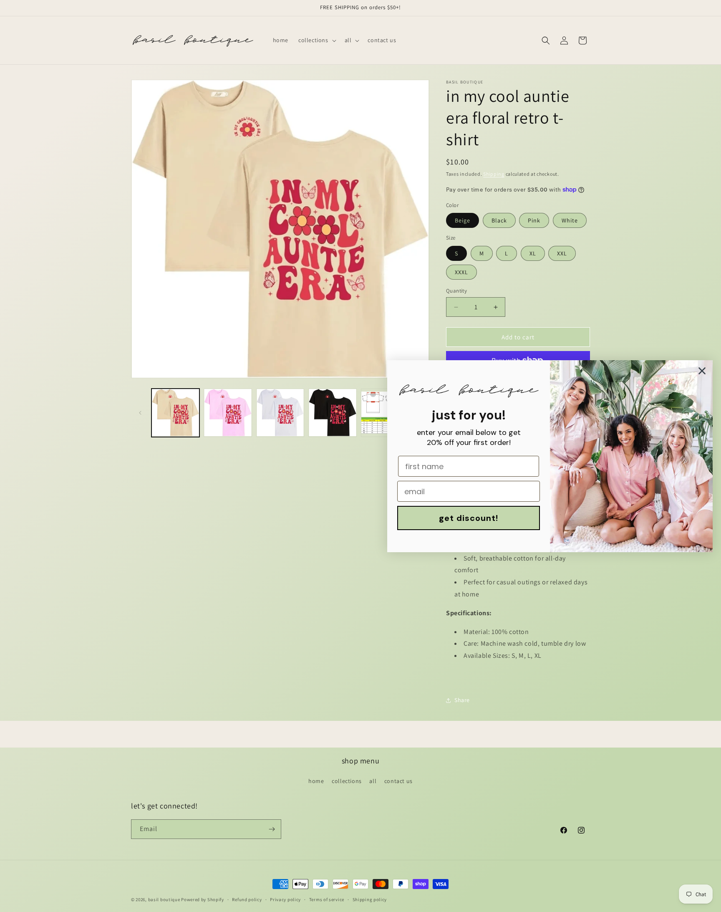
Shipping (493, 174)
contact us (398, 781)
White (570, 220)
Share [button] (462, 700)
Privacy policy (285, 899)
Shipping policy (370, 899)
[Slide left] (140, 413)
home (316, 781)
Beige (462, 220)
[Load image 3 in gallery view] (280, 413)
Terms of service (326, 899)
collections (347, 781)
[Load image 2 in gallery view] (228, 413)
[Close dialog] (702, 371)
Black (499, 220)
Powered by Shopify (202, 899)
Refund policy (247, 899)
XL (532, 253)
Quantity (456, 290)
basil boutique (164, 899)
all (372, 781)
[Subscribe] (271, 829)
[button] (316, 40)
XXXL (461, 272)
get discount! (468, 518)
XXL (562, 253)
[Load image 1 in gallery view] (175, 413)
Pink (534, 220)
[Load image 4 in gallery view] (332, 413)
